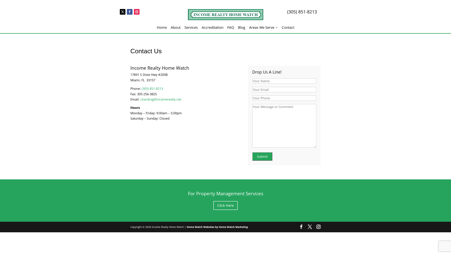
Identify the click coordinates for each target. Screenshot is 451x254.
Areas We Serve (261, 28)
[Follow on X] (122, 12)
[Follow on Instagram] (137, 12)
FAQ (230, 28)
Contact (288, 28)
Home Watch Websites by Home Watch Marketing (217, 227)
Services (191, 28)
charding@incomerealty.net (160, 99)
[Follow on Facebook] (129, 12)
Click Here (225, 205)
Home (162, 28)
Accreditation (212, 28)
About (176, 28)
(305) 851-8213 (152, 88)
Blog (241, 28)
